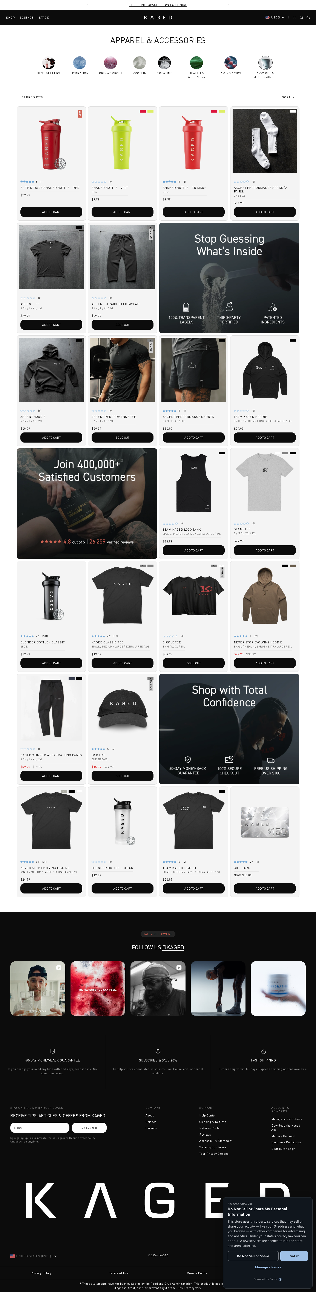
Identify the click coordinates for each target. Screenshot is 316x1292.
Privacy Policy (41, 1273)
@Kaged (173, 947)
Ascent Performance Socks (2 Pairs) (260, 190)
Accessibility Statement (215, 1140)
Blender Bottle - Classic (42, 642)
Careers (151, 1128)
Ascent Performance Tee (114, 417)
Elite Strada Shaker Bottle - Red (50, 188)
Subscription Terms (212, 1147)
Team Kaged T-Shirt (179, 868)
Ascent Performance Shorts (188, 417)
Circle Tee (172, 642)
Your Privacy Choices (214, 1153)
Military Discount (283, 1136)
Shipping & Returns (212, 1122)
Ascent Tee (30, 304)
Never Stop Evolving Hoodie (258, 642)
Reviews (205, 1134)
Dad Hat (98, 755)
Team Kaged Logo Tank (182, 529)
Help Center (207, 1115)
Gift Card (242, 868)
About (150, 1115)
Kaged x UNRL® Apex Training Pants (51, 755)
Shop (10, 17)
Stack (44, 17)
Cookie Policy (197, 1273)
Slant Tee (242, 529)
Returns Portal (210, 1128)
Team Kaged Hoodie (250, 417)
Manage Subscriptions (286, 1119)
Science (27, 17)
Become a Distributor (286, 1142)
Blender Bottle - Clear (112, 868)
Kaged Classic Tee (108, 642)
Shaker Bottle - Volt (110, 188)
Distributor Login (283, 1148)
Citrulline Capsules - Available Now (158, 5)
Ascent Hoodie (33, 417)
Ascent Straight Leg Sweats (116, 304)
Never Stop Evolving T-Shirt (44, 868)
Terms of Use (119, 1273)
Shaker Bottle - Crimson (185, 188)
